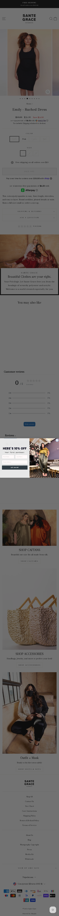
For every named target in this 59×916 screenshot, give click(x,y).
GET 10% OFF (15, 467)
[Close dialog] (57, 440)
